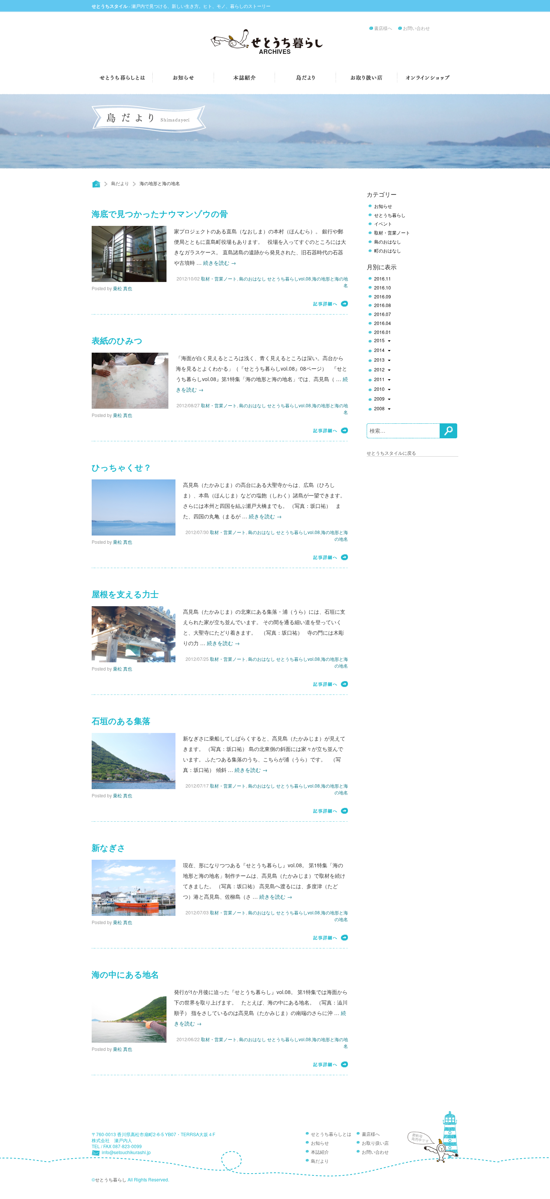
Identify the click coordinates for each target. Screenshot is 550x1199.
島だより (120, 183)
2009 (379, 399)
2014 (379, 350)
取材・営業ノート (219, 278)
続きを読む (219, 262)
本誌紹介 (320, 1152)
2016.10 (382, 287)
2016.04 (382, 323)
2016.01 (382, 332)
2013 (379, 360)
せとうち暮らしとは (331, 1134)
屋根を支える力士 (125, 594)
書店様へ (383, 28)
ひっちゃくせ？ (122, 467)
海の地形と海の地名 (334, 535)
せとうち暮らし (390, 215)
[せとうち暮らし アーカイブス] (275, 41)
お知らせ (383, 206)
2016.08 (382, 305)
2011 (379, 379)
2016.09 (382, 296)
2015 (379, 340)
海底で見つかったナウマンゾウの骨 (160, 214)
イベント (383, 223)
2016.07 (382, 314)
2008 (379, 408)
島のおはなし (252, 278)
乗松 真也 (122, 288)
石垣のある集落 (121, 721)
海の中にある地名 (125, 974)
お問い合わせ (416, 28)
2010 (379, 389)
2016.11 (382, 278)
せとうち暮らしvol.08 (289, 278)
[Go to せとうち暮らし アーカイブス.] (96, 184)
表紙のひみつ (117, 341)
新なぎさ (109, 848)
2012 (379, 369)
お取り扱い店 (375, 1143)
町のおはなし (387, 250)
